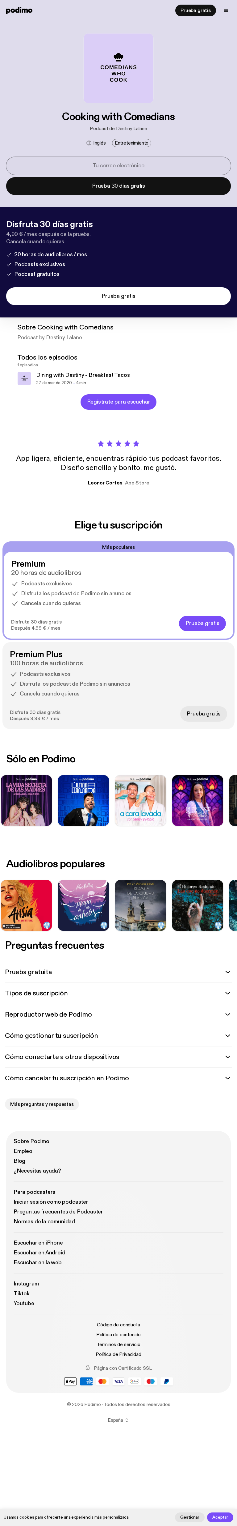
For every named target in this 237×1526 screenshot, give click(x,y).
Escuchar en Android (39, 1252)
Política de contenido (118, 1335)
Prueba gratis (196, 10)
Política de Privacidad (118, 1354)
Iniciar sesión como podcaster (51, 1201)
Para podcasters (34, 1192)
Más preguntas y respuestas (42, 1104)
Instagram (26, 1283)
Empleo (23, 1151)
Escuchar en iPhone (38, 1242)
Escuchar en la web (38, 1262)
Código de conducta (118, 1325)
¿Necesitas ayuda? (37, 1170)
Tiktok (22, 1293)
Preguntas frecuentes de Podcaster (58, 1211)
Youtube (24, 1303)
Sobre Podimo (31, 1141)
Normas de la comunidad (44, 1221)
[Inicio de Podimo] (19, 10)
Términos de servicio (118, 1344)
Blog (19, 1161)
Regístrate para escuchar (118, 401)
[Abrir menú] (226, 10)
